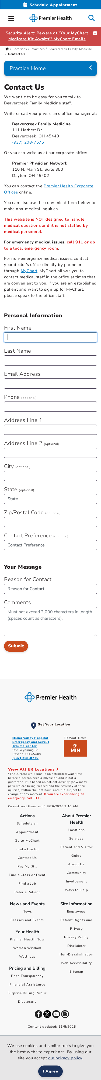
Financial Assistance (27, 984)
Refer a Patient (27, 892)
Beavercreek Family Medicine (70, 49)
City (17, 466)
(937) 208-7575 (28, 142)
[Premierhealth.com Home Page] (7, 49)
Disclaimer (76, 946)
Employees (76, 911)
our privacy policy (65, 1058)
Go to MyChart (27, 840)
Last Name (17, 351)
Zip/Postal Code (32, 512)
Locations (20, 49)
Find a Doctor (27, 849)
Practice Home (28, 68)
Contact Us (27, 858)
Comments (17, 602)
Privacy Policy (76, 937)
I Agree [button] (50, 1071)
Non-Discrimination (76, 954)
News (27, 911)
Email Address (22, 374)
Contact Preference (36, 535)
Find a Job (27, 883)
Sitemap (76, 971)
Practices (37, 49)
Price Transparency (27, 976)
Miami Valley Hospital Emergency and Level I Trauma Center (30, 742)
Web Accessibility (76, 963)
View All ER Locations (32, 769)
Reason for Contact (27, 579)
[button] (11, 17)
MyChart (29, 270)
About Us (76, 864)
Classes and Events (27, 920)
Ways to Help (76, 890)
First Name (18, 327)
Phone (20, 397)
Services (76, 838)
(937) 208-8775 (25, 758)
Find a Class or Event (27, 875)
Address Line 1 (23, 420)
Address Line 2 (31, 443)
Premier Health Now (27, 939)
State (19, 489)
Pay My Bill (27, 866)
